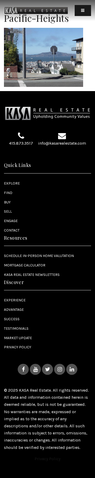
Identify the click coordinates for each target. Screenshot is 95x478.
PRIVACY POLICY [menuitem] (17, 347)
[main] (47, 43)
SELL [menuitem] (8, 211)
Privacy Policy (47, 458)
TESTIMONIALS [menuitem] (16, 328)
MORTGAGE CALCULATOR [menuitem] (24, 265)
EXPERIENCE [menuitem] (15, 300)
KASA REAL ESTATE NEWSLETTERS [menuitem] (32, 274)
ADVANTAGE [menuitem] (14, 309)
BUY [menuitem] (7, 202)
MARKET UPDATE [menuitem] (18, 338)
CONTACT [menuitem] (12, 230)
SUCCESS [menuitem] (12, 319)
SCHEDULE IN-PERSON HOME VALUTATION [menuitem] (39, 256)
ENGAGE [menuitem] (11, 221)
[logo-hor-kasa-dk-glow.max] (36, 10)
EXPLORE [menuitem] (12, 183)
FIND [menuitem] (8, 193)
